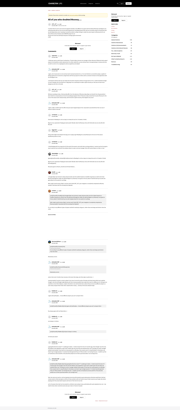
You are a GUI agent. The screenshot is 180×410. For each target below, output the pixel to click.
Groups (112, 30)
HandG (53, 172)
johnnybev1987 (55, 69)
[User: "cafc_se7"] (49, 24)
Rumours (121, 61)
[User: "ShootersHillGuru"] (49, 242)
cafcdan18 (54, 114)
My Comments (114, 28)
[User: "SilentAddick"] (49, 154)
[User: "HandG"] (49, 172)
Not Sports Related (121, 56)
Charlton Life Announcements (121, 45)
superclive (54, 55)
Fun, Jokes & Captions (121, 50)
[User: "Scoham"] (49, 191)
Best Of (113, 32)
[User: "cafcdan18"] (49, 115)
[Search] (117, 3)
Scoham (54, 190)
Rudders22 (54, 291)
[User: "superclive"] (49, 56)
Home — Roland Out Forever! (101, 400)
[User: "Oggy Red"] (49, 130)
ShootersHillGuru (56, 241)
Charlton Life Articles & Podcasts (121, 48)
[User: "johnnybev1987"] (49, 69)
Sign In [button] (73, 48)
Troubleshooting (121, 64)
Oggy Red (54, 130)
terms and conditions (73, 15)
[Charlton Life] (55, 3)
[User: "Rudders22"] (49, 291)
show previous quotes (55, 248)
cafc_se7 (54, 24)
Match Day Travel (121, 53)
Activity (113, 26)
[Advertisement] (90, 227)
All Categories (114, 37)
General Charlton (121, 40)
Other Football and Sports (121, 59)
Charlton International (121, 42)
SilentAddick (55, 153)
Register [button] (82, 48)
